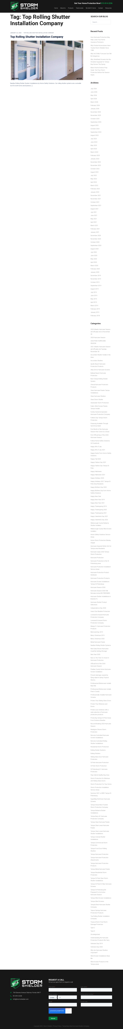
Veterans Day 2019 (97, 943)
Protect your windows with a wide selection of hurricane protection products (100, 712)
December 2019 (96, 275)
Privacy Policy (57, 1026)
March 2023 (94, 152)
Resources (108, 8)
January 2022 (95, 192)
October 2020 (95, 242)
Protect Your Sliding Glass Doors (101, 700)
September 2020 (96, 245)
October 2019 (95, 282)
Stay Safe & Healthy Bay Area (100, 775)
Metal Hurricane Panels (98, 642)
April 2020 (94, 262)
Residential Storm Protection (100, 747)
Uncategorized (95, 934)
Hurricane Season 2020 (98, 587)
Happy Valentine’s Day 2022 (99, 520)
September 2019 (96, 285)
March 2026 (94, 102)
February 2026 (95, 105)
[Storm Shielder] (24, 6)
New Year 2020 (95, 654)
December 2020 (96, 235)
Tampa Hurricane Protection (99, 854)
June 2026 (94, 92)
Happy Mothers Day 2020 (99, 487)
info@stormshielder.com (21, 999)
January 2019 (95, 312)
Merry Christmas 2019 (97, 635)
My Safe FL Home (91, 8)
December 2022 (96, 162)
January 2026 (95, 109)
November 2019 (96, 279)
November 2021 (96, 199)
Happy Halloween (96, 471)
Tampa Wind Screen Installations (101, 898)
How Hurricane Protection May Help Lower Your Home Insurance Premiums (100, 39)
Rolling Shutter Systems (98, 750)
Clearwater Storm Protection (100, 403)
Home (56, 8)
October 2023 (95, 129)
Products (70, 8)
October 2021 (95, 202)
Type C (93, 928)
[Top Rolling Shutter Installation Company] (47, 60)
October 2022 (95, 169)
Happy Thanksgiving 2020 (99, 510)
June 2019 (94, 295)
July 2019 (94, 292)
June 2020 (94, 255)
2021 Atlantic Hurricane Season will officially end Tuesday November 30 (100, 349)
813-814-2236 (93, 3)
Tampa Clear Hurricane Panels (100, 822)
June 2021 (94, 215)
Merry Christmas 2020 (97, 639)
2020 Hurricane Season (98, 337)
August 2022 (95, 172)
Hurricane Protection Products (100, 578)
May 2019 (94, 299)
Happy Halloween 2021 (98, 475)
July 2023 (94, 139)
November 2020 (96, 239)
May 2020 (94, 259)
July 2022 (94, 175)
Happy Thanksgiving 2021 (99, 513)
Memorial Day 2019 (97, 632)
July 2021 (94, 212)
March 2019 (94, 305)
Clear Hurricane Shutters (98, 396)
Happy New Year (96, 496)
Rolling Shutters (95, 753)
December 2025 (96, 112)
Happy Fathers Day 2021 (98, 462)
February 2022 (95, 189)
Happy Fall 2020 (96, 459)
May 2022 (94, 179)
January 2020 (95, 272)
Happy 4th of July (96, 446)
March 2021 (94, 225)
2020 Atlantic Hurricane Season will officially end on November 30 (100, 332)
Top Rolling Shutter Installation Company (39, 32)
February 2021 (95, 229)
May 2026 (94, 95)
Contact (100, 8)
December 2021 (96, 195)
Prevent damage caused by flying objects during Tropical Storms (100, 677)
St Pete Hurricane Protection (100, 762)
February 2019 (95, 309)
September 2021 (96, 205)
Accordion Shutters (97, 360)
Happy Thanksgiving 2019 (99, 506)
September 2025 (96, 122)
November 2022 (96, 165)
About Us (63, 8)
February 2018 (95, 315)
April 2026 (94, 99)
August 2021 (95, 209)
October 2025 (95, 119)
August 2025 (95, 125)
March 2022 (94, 185)
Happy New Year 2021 (98, 503)
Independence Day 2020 (98, 608)
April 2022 (94, 182)
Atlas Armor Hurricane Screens (100, 370)
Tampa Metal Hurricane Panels (100, 869)
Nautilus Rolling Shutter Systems (101, 645)
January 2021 (95, 232)
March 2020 (94, 265)
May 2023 (94, 145)
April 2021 (94, 222)
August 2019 (95, 289)
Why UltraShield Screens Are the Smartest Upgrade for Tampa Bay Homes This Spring (101, 62)
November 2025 (96, 115)
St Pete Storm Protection (99, 766)
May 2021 (94, 219)
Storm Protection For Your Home (101, 784)
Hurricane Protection (97, 557)
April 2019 (94, 302)
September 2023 (96, 132)
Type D (93, 931)
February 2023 (95, 155)
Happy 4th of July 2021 (98, 450)
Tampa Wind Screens (97, 901)
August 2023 (95, 135)
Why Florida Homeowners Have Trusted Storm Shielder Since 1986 (100, 48)
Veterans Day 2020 (97, 947)
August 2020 (95, 249)
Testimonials (79, 8)
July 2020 (94, 252)
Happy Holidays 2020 (97, 478)
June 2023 (94, 142)
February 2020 (95, 269)
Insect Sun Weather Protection (100, 611)
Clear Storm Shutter (97, 399)
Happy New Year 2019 (98, 499)
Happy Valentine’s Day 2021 (99, 516)
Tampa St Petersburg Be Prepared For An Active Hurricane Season (98, 892)
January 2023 (95, 159)
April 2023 (94, 149)
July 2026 (94, 89)
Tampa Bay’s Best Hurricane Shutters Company (75, 1026)
